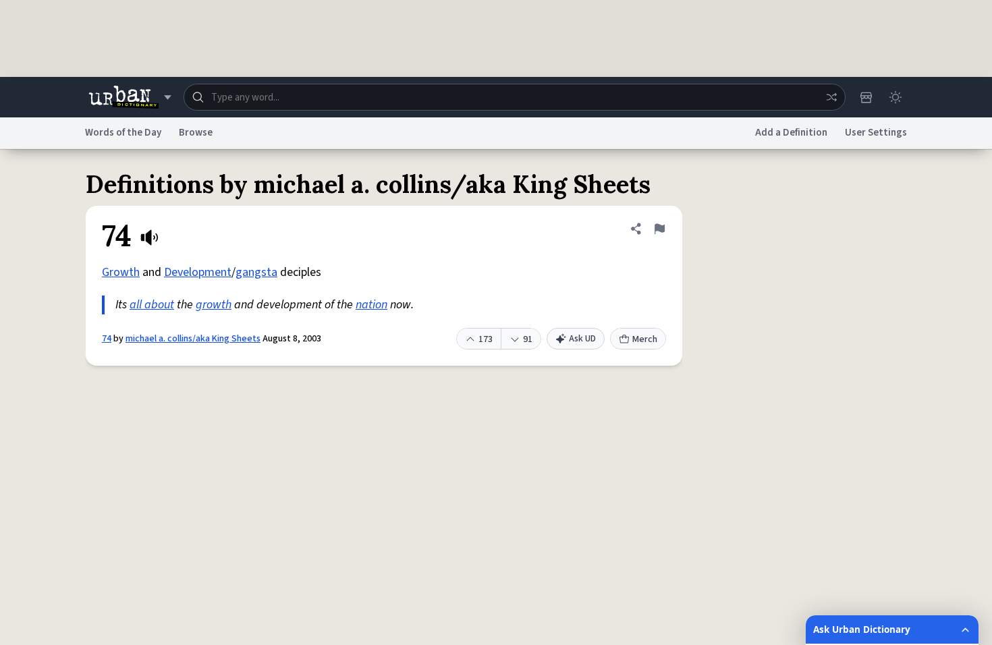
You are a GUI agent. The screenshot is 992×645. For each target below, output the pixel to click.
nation (371, 304)
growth (213, 304)
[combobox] (515, 97)
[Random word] (831, 97)
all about (152, 304)
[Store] (866, 97)
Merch (644, 339)
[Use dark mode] (895, 97)
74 (106, 338)
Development (197, 272)
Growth (121, 272)
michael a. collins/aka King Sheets (193, 338)
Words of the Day (123, 132)
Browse (196, 132)
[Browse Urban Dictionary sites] (129, 97)
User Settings (876, 132)
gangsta (256, 272)
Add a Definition (791, 132)
